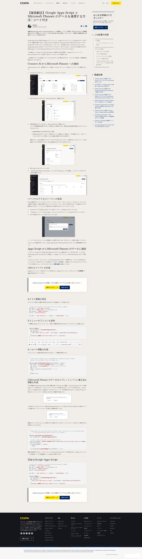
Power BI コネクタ (49, 537)
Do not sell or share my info (112, 554)
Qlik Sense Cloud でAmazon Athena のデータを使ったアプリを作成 (104, 101)
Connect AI (60, 523)
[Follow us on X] (84, 26)
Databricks (112, 523)
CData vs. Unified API (76, 536)
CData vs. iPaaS (75, 533)
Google (112, 526)
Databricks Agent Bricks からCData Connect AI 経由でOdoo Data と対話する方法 (104, 106)
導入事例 (99, 523)
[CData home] (25, 3)
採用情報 (86, 535)
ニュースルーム (87, 526)
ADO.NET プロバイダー (50, 526)
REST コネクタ (48, 533)
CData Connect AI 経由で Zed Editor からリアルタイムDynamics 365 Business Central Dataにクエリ (104, 96)
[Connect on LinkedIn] (86, 26)
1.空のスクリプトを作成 (102, 51)
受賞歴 (85, 528)
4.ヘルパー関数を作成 (102, 59)
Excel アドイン (48, 535)
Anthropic (112, 521)
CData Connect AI (39, 283)
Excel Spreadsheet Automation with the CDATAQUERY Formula (104, 125)
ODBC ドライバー (49, 521)
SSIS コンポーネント (63, 526)
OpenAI (112, 533)
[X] (24, 533)
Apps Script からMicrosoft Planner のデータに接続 (104, 48)
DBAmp (60, 528)
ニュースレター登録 (101, 530)
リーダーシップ (87, 530)
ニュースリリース (88, 523)
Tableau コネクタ (49, 540)
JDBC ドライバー (49, 523)
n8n (111, 530)
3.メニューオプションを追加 (104, 56)
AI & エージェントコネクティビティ (77, 528)
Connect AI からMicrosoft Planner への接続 (104, 40)
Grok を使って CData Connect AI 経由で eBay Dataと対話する (104, 85)
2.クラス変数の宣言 (101, 54)
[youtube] (27, 533)
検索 (107, 3)
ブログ (98, 526)
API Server (47, 530)
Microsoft (112, 528)
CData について (88, 521)
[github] (29, 533)
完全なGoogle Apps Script (102, 67)
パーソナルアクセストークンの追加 (104, 44)
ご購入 (103, 3)
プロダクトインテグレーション (76, 524)
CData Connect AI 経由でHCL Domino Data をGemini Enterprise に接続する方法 (104, 90)
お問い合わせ (115, 3)
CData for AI (82, 3)
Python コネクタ (49, 528)
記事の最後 (57, 264)
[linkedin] (21, 533)
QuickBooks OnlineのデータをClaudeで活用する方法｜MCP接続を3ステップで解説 (104, 116)
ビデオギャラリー (101, 535)
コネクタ (73, 521)
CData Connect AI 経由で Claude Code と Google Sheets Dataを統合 (104, 111)
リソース (99, 528)
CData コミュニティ (102, 521)
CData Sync (61, 521)
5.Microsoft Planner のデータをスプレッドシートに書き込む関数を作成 (104, 62)
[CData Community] (32, 533)
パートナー (73, 531)
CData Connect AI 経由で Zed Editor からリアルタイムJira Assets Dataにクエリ (104, 80)
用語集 (98, 533)
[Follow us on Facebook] (81, 26)
